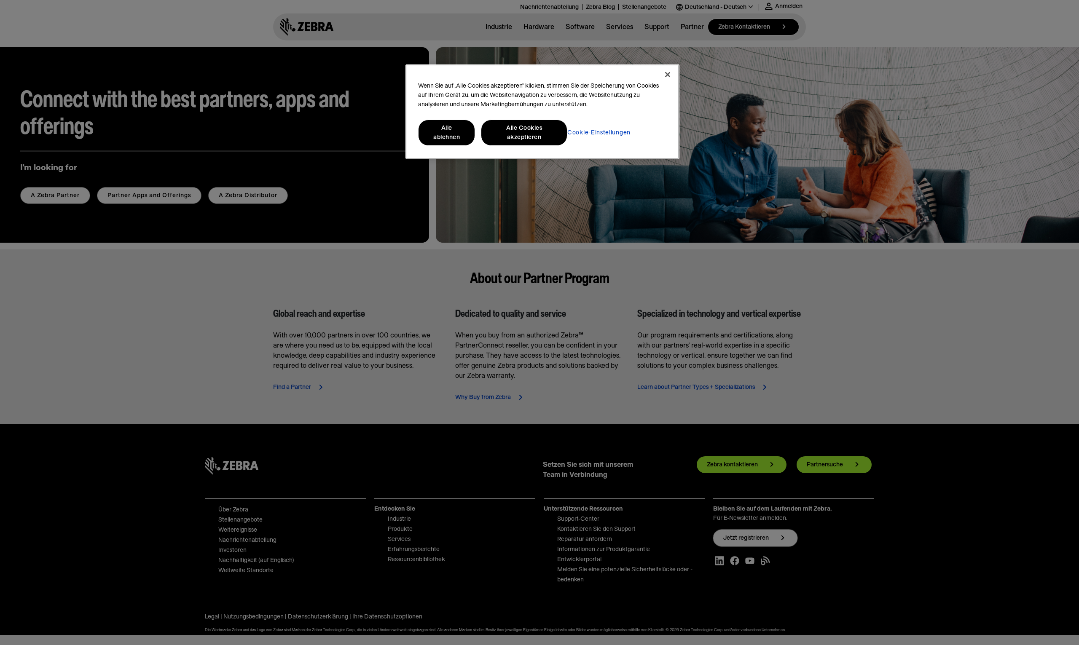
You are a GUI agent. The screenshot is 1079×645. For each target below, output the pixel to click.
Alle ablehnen (446, 132)
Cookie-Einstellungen (599, 133)
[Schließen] (667, 74)
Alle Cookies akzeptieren (524, 132)
